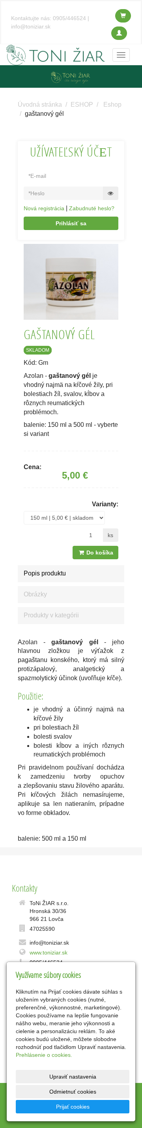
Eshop (112, 104)
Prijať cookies (73, 1106)
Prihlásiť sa (71, 223)
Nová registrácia (44, 208)
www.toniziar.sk (48, 952)
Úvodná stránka (40, 104)
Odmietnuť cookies (72, 1091)
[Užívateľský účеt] (119, 33)
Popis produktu (45, 573)
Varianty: (105, 504)
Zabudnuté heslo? (91, 208)
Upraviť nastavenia (72, 1076)
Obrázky (35, 594)
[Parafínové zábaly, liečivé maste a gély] (55, 54)
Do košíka (99, 552)
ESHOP (82, 104)
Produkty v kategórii (51, 615)
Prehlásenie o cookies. (44, 1055)
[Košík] (123, 16)
